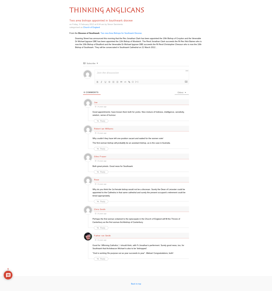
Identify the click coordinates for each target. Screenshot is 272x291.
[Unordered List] (117, 82)
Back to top (136, 284)
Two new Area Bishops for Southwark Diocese (121, 33)
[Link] (129, 82)
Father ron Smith (102, 235)
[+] (136, 82)
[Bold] (97, 82)
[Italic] (101, 82)
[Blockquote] (121, 82)
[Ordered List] (113, 82)
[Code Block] (125, 82)
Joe (96, 102)
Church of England (91, 27)
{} (133, 82)
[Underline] (105, 82)
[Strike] (109, 82)
